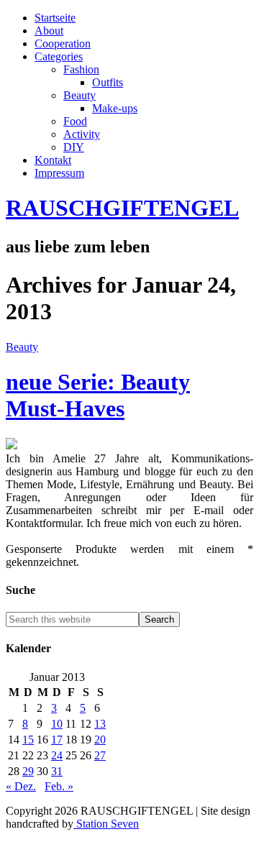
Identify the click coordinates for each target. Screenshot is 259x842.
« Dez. (21, 786)
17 (57, 739)
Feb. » (59, 786)
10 (57, 724)
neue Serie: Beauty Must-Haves (98, 395)
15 (28, 739)
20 (100, 739)
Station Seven (106, 824)
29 (28, 771)
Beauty (22, 347)
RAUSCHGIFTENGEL (122, 208)
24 (57, 755)
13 (100, 724)
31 (57, 771)
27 (100, 755)
